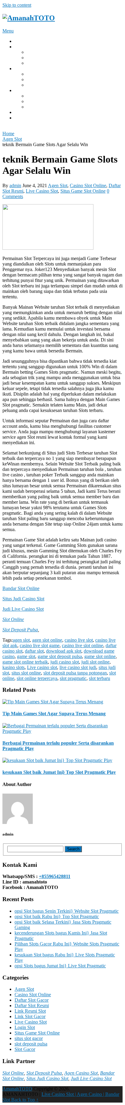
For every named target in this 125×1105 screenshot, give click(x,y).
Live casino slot (42, 667)
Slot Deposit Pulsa (20, 629)
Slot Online (13, 619)
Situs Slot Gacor (42, 52)
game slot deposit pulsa (60, 656)
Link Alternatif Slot (45, 95)
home (20, 41)
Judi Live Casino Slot (23, 609)
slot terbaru (99, 678)
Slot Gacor (37, 101)
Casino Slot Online (88, 185)
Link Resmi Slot (30, 1011)
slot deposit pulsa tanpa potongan (75, 672)
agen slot (21, 640)
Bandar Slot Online (20, 588)
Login (20, 46)
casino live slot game (39, 645)
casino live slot (79, 640)
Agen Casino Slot (81, 1073)
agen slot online (47, 640)
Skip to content (16, 5)
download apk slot (63, 651)
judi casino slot (64, 661)
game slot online (42, 85)
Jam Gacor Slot (41, 106)
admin (15, 185)
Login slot (36, 79)
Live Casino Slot (42, 191)
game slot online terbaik (25, 661)
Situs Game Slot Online (83, 191)
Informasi (24, 112)
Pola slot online (41, 74)
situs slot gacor (29, 1038)
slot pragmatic (73, 678)
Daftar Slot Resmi (32, 1005)
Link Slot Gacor (42, 57)
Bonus (21, 90)
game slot (26, 656)
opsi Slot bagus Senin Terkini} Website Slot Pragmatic (67, 911)
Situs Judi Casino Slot (23, 598)
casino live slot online (82, 645)
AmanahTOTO (17, 1088)
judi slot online (95, 661)
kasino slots (13, 667)
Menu (8, 30)
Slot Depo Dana (42, 63)
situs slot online (26, 672)
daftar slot (34, 651)
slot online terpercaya (37, 678)
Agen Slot (57, 185)
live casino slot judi (77, 667)
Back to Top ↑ (25, 1099)
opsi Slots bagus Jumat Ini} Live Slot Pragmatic (60, 965)
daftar (20, 117)
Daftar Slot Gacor (32, 1000)
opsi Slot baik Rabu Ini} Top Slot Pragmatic (57, 916)
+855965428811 (54, 876)
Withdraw (24, 68)
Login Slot (25, 1027)
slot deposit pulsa (31, 1043)
